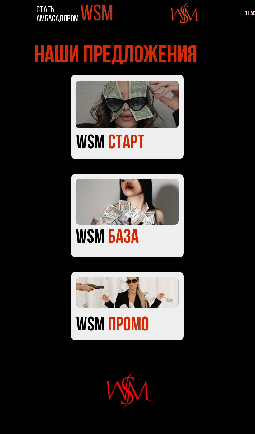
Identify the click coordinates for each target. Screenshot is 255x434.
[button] (127, 292)
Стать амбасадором (57, 15)
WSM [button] (112, 325)
